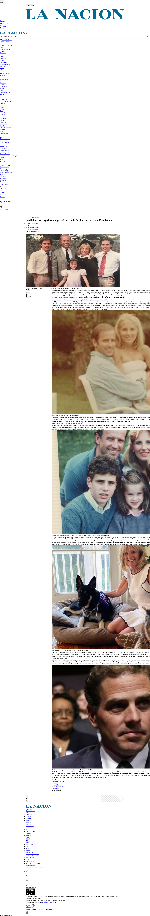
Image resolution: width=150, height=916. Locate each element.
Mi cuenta (5, 31)
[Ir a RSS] (27, 886)
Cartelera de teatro (5, 141)
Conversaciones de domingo (8, 156)
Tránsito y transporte (6, 45)
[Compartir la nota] (27, 293)
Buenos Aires (4, 79)
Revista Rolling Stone (6, 172)
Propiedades (4, 62)
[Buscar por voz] (147, 36)
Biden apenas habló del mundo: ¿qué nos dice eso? (67, 423)
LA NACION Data (5, 49)
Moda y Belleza (4, 131)
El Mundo (36, 217)
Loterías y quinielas (5, 128)
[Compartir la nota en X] (29, 297)
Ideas (1, 159)
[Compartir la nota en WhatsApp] (29, 293)
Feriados (2, 126)
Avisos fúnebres (4, 150)
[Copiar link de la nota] (27, 295)
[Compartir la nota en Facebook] (27, 297)
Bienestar (3, 88)
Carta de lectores (5, 154)
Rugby (2, 109)
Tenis (1, 111)
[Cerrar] (27, 33)
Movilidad (3, 66)
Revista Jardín (4, 174)
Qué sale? (3, 137)
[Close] (27, 796)
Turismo (2, 120)
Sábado (2, 157)
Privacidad (53, 902)
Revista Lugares (4, 169)
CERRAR (2, 1)
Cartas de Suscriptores (6, 101)
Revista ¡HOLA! (4, 167)
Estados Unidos (4, 73)
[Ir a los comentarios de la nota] (29, 290)
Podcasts (2, 129)
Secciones (5, 24)
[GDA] (30, 908)
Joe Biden (56, 785)
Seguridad (3, 81)
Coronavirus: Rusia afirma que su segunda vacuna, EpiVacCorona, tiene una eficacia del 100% (79, 300)
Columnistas (3, 100)
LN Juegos (3, 118)
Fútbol (2, 107)
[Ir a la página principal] (75, 19)
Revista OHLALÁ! (5, 165)
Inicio (3, 21)
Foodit (4, 26)
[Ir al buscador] (27, 7)
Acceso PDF (3, 146)
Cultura (2, 85)
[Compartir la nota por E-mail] (30, 297)
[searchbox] (74, 37)
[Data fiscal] (27, 913)
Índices (2, 68)
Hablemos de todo (5, 92)
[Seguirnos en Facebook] (27, 871)
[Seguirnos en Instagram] (27, 881)
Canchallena (3, 113)
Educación (3, 83)
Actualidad (55, 783)
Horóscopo (3, 124)
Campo (2, 60)
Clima (1, 47)
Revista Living (4, 171)
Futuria (2, 57)
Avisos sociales (4, 152)
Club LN (4, 28)
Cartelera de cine (5, 139)
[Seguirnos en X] (27, 876)
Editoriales (3, 98)
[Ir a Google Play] (30, 891)
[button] (75, 121)
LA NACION (29, 217)
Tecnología (3, 122)
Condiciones (46, 902)
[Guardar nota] (27, 290)
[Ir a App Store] (30, 895)
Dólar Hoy (3, 58)
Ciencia (2, 90)
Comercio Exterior (5, 64)
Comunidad (3, 86)
